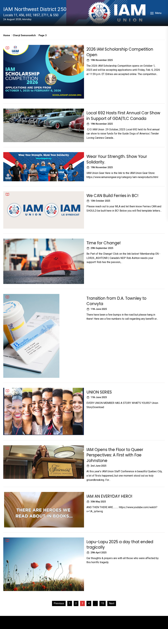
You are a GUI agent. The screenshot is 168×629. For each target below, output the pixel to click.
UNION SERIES (99, 392)
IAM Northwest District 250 (34, 9)
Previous (59, 603)
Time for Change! (103, 243)
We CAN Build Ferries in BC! (112, 195)
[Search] (143, 13)
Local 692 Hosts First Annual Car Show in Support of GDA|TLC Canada (123, 115)
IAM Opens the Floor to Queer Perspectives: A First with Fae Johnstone (114, 455)
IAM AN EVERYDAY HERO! (109, 496)
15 (102, 603)
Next (111, 603)
